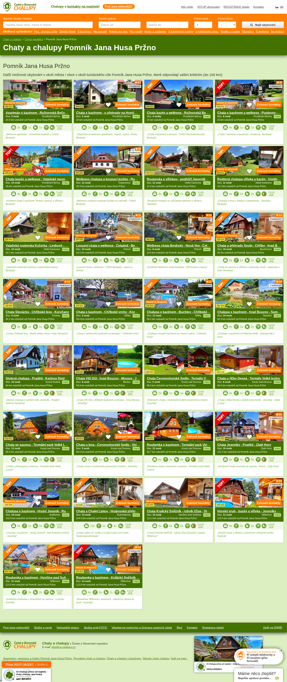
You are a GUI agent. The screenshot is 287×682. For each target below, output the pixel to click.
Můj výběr (187, 6)
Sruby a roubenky (155, 31)
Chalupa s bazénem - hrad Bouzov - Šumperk (250, 312)
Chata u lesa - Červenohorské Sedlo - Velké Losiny (113, 444)
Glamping (248, 31)
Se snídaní (277, 31)
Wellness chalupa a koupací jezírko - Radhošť (110, 179)
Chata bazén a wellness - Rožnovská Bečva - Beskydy (187, 112)
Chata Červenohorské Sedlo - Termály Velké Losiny (185, 378)
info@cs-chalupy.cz (63, 647)
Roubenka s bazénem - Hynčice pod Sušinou (39, 577)
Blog (179, 627)
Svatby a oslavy (230, 31)
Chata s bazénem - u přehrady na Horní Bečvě (110, 112)
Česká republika (34, 39)
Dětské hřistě (67, 31)
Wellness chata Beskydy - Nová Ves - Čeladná (181, 245)
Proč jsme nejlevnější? (119, 6)
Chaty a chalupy (12, 39)
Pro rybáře (136, 31)
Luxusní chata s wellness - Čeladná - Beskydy (110, 245)
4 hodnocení (64, 285)
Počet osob (201, 18)
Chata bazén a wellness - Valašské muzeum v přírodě (45, 179)
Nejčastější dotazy (68, 627)
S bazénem (85, 31)
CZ (277, 7)
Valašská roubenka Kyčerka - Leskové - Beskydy (42, 245)
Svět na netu (179, 658)
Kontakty (258, 6)
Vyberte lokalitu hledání (17, 18)
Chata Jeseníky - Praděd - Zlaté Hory (244, 444)
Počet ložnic (225, 18)
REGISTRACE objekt (236, 6)
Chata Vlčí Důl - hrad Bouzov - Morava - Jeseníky (112, 378)
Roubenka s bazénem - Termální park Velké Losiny (184, 444)
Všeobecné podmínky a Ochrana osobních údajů (142, 627)
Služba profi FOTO (95, 627)
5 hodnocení (134, 219)
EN (281, 7)
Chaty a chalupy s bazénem (124, 658)
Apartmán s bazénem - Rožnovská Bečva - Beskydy (44, 112)
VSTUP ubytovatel (208, 6)
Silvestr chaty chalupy (156, 658)
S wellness (262, 31)
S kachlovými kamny (180, 31)
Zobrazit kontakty (57, 104)
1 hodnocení (134, 86)
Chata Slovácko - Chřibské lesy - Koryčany (37, 312)
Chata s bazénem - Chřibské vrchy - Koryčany (110, 312)
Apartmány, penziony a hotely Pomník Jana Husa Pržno (37, 658)
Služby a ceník (43, 627)
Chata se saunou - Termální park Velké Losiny (39, 444)
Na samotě (100, 31)
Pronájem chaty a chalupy (89, 658)
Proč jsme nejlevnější (16, 627)
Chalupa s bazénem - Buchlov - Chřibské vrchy (181, 312)
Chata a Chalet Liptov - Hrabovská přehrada (108, 511)
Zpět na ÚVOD (272, 627)
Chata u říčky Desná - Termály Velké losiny (248, 378)
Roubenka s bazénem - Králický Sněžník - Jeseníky (114, 577)
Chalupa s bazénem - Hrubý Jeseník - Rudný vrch (42, 511)
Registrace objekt (213, 627)
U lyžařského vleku (207, 31)
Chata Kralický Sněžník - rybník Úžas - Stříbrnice (182, 511)
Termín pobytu (107, 18)
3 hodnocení (134, 152)
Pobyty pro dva (118, 31)
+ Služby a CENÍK (26, 665)
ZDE (59, 128)
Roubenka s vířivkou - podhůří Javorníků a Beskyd (184, 179)
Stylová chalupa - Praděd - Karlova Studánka (39, 378)
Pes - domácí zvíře (45, 31)
